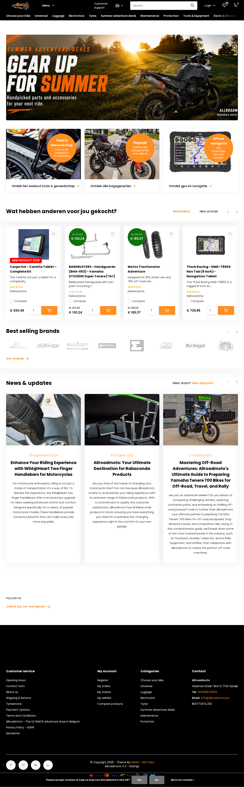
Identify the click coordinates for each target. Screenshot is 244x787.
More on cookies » (182, 779)
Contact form (15, 686)
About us (12, 692)
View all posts (202, 383)
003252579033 (207, 692)
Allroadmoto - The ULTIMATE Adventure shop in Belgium (43, 721)
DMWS (135, 762)
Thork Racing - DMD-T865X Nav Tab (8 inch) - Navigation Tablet (209, 271)
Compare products (110, 704)
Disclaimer (13, 733)
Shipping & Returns (18, 698)
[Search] (192, 5)
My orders (103, 686)
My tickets (104, 692)
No (157, 779)
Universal (146, 686)
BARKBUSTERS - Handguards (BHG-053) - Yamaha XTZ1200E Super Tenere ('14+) (92, 271)
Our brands (15, 358)
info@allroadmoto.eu (215, 698)
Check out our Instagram (26, 606)
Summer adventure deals (118, 16)
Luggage (146, 692)
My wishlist (104, 698)
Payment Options (18, 710)
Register (102, 680)
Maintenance (149, 716)
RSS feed (148, 762)
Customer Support (101, 6)
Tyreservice (14, 704)
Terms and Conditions (21, 716)
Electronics (147, 698)
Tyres (144, 704)
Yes (139, 779)
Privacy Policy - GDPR (20, 727)
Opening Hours (16, 680)
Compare (20, 301)
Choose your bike (152, 680)
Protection (147, 721)
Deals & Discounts (226, 16)
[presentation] (228, 212)
